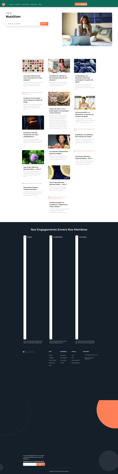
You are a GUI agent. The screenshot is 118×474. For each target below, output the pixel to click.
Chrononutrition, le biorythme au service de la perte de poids (84, 114)
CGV (73, 357)
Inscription (63, 355)
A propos (17, 4)
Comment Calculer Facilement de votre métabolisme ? (30, 135)
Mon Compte (63, 357)
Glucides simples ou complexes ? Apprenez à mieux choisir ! (58, 204)
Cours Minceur (25, 4)
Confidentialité (75, 360)
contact (62, 362)
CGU (73, 355)
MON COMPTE (80, 4)
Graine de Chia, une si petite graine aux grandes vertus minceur (59, 111)
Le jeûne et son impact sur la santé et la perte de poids (32, 100)
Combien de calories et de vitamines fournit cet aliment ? (58, 78)
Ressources (34, 4)
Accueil (11, 4)
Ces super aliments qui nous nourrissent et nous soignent (32, 78)
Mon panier (63, 360)
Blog (40, 4)
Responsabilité (75, 362)
